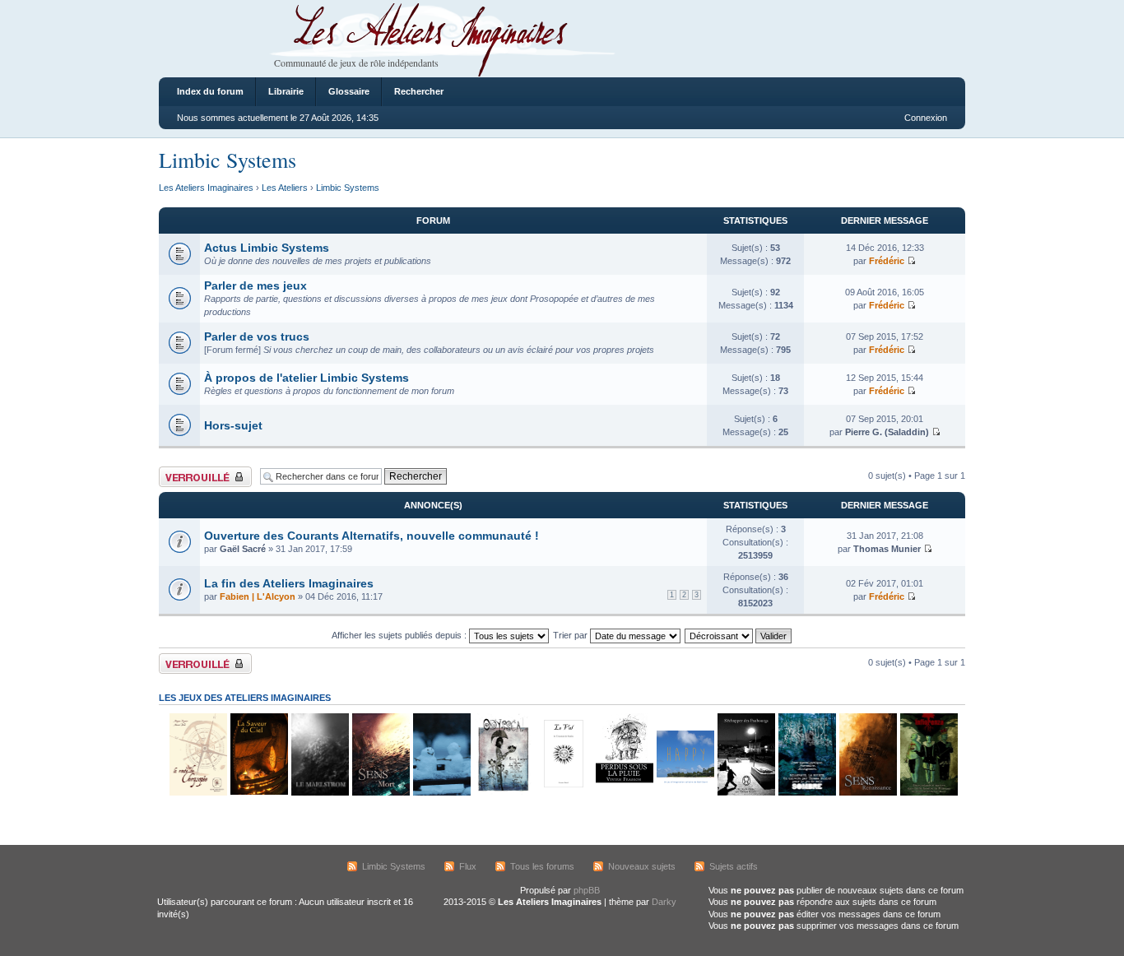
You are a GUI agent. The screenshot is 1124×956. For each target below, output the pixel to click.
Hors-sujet (233, 425)
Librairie (286, 91)
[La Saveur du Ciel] (258, 792)
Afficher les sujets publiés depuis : (400, 635)
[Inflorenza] (928, 792)
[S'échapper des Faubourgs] (745, 792)
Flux (467, 866)
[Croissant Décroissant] (739, 635)
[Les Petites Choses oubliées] (441, 792)
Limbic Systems (227, 160)
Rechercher (419, 91)
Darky (664, 902)
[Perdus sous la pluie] (623, 792)
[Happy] (684, 792)
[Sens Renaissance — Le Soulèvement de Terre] (867, 792)
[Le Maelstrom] (319, 792)
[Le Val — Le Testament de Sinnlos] (562, 792)
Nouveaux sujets (642, 866)
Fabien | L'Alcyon (257, 596)
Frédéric (886, 261)
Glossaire (348, 91)
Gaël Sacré (243, 549)
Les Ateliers (285, 188)
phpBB (587, 890)
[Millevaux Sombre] (806, 792)
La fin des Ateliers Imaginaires (289, 583)
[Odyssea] (502, 792)
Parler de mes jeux (255, 285)
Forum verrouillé (191, 471)
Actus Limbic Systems (266, 247)
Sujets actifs (733, 866)
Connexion (925, 118)
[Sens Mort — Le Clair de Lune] (380, 792)
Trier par (571, 635)
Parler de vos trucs (256, 336)
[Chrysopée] (197, 792)
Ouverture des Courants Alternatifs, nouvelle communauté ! (371, 535)
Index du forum (210, 91)
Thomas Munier (887, 549)
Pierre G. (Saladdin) (887, 432)
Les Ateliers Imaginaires (206, 188)
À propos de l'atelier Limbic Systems (306, 377)
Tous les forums (542, 866)
